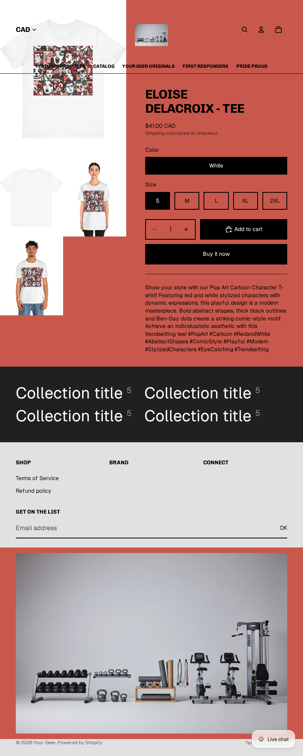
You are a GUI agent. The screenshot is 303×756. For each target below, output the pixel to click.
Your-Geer (45, 742)
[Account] (261, 29)
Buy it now (216, 253)
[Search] (244, 29)
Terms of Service (37, 478)
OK (283, 527)
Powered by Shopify (80, 742)
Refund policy (33, 490)
